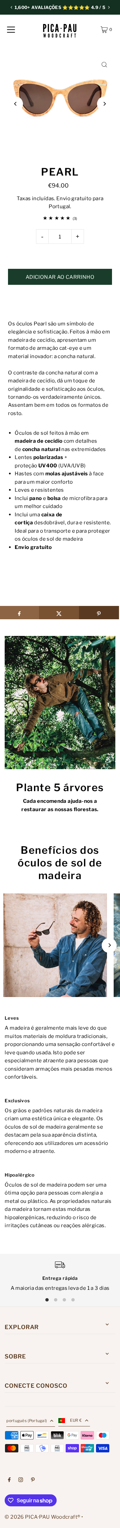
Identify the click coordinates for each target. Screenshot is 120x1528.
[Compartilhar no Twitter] (59, 612)
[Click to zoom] (104, 64)
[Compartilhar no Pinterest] (99, 612)
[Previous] (11, 7)
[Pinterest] (33, 1480)
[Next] (108, 7)
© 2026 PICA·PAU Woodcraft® (42, 1517)
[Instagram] (20, 1480)
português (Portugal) (26, 1420)
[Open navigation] (11, 29)
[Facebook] (9, 1480)
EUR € (76, 1420)
